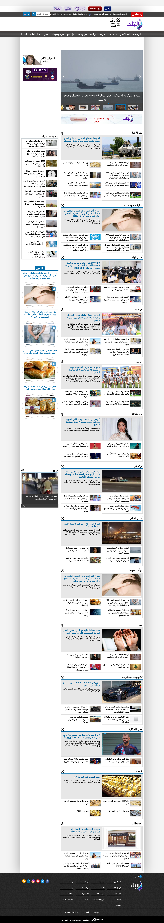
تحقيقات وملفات (68, 899)
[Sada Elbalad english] (57, 8)
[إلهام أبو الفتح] (40, 64)
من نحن (96, 912)
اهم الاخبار (125, 34)
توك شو (70, 34)
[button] (139, 76)
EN (27, 14)
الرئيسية (137, 34)
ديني (46, 34)
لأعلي (137, 877)
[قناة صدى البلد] (108, 8)
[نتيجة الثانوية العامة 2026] (101, 123)
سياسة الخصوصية (71, 912)
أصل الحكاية (101, 893)
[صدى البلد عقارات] (68, 8)
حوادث (102, 34)
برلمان (87, 899)
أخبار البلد (112, 34)
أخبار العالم (35, 34)
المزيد (25, 506)
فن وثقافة (82, 34)
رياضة (93, 34)
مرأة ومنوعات (57, 34)
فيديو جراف (85, 893)
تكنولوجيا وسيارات (99, 899)
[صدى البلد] (135, 24)
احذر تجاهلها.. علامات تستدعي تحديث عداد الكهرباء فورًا (105, 14)
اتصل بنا (86, 912)
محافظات (70, 893)
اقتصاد (119, 899)
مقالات (118, 905)
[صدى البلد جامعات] (80, 8)
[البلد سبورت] (95, 8)
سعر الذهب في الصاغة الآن (69, 14)
